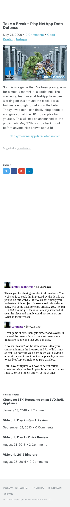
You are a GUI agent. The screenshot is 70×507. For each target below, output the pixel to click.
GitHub (39, 487)
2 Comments (35, 35)
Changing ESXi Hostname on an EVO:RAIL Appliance (33, 401)
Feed (10, 494)
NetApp (21, 39)
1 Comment (38, 410)
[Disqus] (35, 225)
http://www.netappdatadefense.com (35, 136)
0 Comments (44, 427)
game (20, 148)
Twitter (23, 487)
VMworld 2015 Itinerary (20, 454)
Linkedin (56, 487)
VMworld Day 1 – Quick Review (25, 437)
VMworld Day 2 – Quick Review (25, 420)
